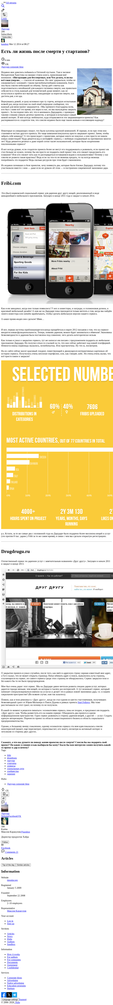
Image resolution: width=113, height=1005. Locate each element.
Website (5, 816)
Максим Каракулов (16, 911)
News (10, 936)
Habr (17, 1002)
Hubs (9, 939)
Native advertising (15, 983)
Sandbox (11, 944)
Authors (11, 941)
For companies (14, 959)
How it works (13, 954)
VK (19, 816)
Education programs (16, 985)
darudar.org (12, 880)
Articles (10, 933)
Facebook (13, 816)
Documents (12, 962)
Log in (10, 921)
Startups (11, 988)
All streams (11, 2)
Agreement (12, 965)
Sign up (10, 923)
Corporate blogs (14, 977)
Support (22, 999)
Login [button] (4, 18)
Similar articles (23, 865)
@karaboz (25, 832)
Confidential (13, 967)
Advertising (12, 980)
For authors (12, 957)
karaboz (5, 44)
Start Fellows (84, 702)
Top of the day (8, 865)
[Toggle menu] (2, 3)
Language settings (10, 999)
